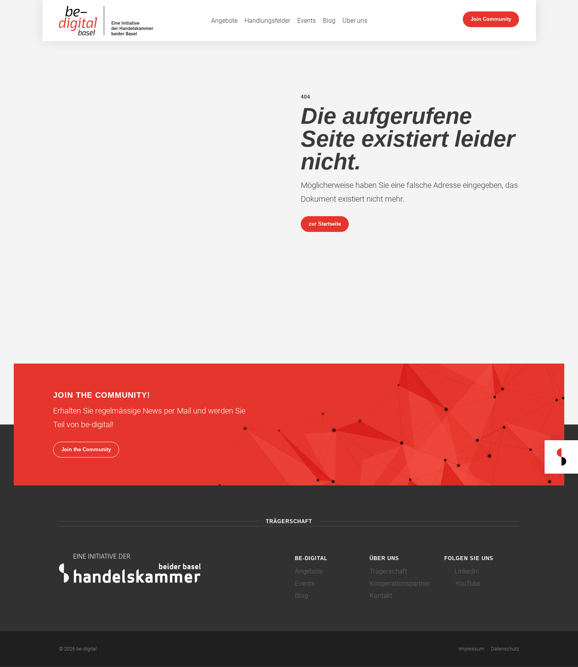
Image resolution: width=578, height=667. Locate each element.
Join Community (491, 19)
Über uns (354, 20)
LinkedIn (466, 571)
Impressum (471, 649)
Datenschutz (505, 649)
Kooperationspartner (400, 583)
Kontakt (381, 595)
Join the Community (86, 449)
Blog (329, 20)
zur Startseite (325, 224)
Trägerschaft (388, 571)
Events (306, 20)
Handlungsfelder (267, 20)
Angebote (224, 20)
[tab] (332, 558)
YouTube (467, 583)
